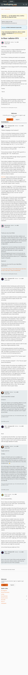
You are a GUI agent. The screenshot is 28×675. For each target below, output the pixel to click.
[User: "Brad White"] (2, 392)
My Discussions (4, 597)
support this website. (18, 33)
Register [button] (18, 119)
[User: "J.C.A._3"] (2, 495)
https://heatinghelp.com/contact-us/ (9, 23)
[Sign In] (26, 5)
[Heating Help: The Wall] (10, 4)
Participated (3, 603)
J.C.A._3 (6, 494)
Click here (4, 27)
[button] (26, 38)
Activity (2, 594)
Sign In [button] (9, 119)
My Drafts (14, 599)
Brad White (7, 392)
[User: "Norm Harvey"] (2, 42)
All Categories (4, 590)
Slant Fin (3, 177)
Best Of (2, 601)
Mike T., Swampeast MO (9, 125)
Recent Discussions (5, 592)
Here (8, 15)
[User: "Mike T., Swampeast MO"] (2, 126)
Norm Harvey (7, 42)
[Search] (24, 5)
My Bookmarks (14, 596)
